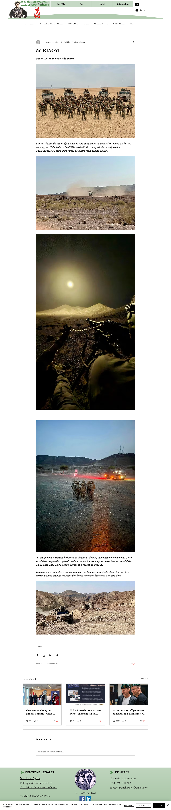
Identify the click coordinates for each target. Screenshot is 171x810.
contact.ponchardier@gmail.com (129, 787)
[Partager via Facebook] (37, 655)
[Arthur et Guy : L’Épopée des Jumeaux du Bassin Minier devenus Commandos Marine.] (129, 694)
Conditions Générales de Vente (38, 787)
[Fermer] (167, 805)
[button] (122, 4)
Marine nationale (101, 24)
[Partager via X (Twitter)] (44, 655)
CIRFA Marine (119, 24)
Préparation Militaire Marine (51, 24)
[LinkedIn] (88, 799)
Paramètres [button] (129, 805)
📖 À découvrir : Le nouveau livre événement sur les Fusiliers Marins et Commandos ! (85, 712)
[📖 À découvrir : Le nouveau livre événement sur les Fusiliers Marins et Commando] (85, 694)
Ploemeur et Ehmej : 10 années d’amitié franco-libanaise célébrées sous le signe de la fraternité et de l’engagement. (41, 712)
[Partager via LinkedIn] (50, 655)
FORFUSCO (73, 24)
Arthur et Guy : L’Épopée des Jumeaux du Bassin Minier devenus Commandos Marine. (128, 712)
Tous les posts (28, 24)
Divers (86, 24)
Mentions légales (30, 778)
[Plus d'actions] (133, 42)
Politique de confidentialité (36, 782)
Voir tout (144, 678)
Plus (131, 24)
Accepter (158, 805)
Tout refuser (143, 805)
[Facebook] (82, 799)
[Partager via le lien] (57, 655)
